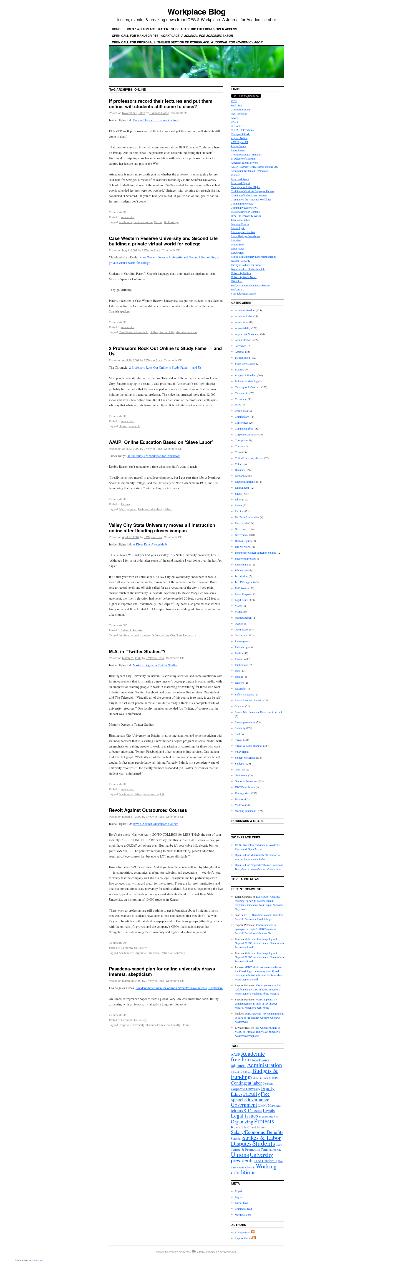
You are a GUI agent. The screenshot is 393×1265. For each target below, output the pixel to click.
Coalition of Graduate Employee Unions (252, 191)
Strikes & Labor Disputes (248, 746)
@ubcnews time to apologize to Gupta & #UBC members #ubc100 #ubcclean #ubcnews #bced (255, 929)
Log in (238, 1197)
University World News (244, 277)
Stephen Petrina (243, 1238)
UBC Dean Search (245, 787)
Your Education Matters (244, 293)
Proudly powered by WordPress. (173, 1251)
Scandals (239, 706)
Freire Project (238, 150)
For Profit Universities (247, 517)
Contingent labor (244, 428)
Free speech (241, 523)
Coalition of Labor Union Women (249, 195)
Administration (243, 340)
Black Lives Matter (245, 363)
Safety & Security (132, 630)
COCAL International (242, 130)
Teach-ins (240, 769)
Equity (238, 493)
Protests (239, 659)
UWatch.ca (236, 281)
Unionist (235, 175)
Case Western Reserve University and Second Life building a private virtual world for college (163, 241)
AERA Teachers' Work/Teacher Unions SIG (254, 166)
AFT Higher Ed (239, 142)
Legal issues (241, 600)
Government (241, 535)
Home (116, 29)
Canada (267, 1078)
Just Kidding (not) (245, 582)
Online (158, 222)
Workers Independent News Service (250, 285)
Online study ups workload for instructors (153, 456)
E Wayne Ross (158, 113)
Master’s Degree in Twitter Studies (155, 665)
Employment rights (245, 481)
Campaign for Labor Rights (245, 187)
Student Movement (245, 757)
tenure (279, 1144)
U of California (265, 1160)
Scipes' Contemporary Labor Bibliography (253, 256)
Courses (239, 446)
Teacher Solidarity (240, 260)
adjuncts (238, 1065)
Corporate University (134, 947)
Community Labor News (244, 207)
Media (238, 611)
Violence (239, 805)
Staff (237, 734)
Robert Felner (256, 1127)
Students (239, 763)
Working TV (237, 289)
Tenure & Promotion (246, 781)
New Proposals (239, 113)
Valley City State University (178, 635)
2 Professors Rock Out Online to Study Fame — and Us (165, 351)
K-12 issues (241, 588)
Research (134, 426)
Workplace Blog (196, 11)
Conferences (241, 422)
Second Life (166, 332)
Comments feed (243, 1208)
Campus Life (242, 393)
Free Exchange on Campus (245, 211)
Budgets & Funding (245, 375)
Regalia (239, 676)
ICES (234, 101)
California (256, 1078)
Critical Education (240, 109)
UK (162, 794)
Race (237, 670)
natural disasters (140, 635)
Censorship (241, 399)
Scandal (236, 1138)
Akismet (40, 1260)
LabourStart (237, 252)
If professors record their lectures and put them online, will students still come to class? (160, 104)
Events (238, 505)
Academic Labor (244, 316)
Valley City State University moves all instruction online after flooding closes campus (162, 528)
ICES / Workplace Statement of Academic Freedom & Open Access (182, 29)
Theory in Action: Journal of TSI (248, 265)
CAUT (234, 121)
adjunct (132, 509)
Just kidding (241, 576)
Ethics (238, 499)
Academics (127, 217)
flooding (124, 635)
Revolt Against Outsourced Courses (148, 810)
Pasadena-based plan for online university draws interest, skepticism (162, 971)
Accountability (243, 328)
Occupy (239, 623)
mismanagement (243, 617)
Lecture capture (143, 222)
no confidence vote (269, 1116)
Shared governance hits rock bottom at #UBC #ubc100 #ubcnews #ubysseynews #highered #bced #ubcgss (258, 989)
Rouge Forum (238, 146)
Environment (242, 487)
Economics (241, 476)
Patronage (240, 641)
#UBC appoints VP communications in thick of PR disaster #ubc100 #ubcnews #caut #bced (256, 1003)
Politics (239, 653)
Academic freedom (245, 310)
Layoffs (269, 1110)
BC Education (242, 357)
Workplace (236, 105)
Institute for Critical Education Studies (255, 552)
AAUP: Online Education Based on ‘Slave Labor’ (161, 442)
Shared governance (245, 722)
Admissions (236, 1072)
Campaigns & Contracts (248, 387)
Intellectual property (245, 558)
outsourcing (177, 953)
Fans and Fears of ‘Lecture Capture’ (156, 120)
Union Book (237, 244)
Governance (241, 529)
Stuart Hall (241, 751)
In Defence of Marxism (243, 158)
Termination (269, 1149)
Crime (238, 452)
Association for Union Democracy (249, 170)
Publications (241, 665)
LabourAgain (238, 228)
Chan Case (241, 410)
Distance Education (150, 509)
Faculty (175, 1025)
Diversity (240, 470)
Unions (125, 504)
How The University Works (246, 216)
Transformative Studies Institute (248, 269)
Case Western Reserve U (133, 332)
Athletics (239, 351)
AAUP (122, 509)
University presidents (252, 1157)
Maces (238, 606)
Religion (239, 682)
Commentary (242, 416)
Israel (278, 1105)
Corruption (241, 440)
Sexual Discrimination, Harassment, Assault (258, 712)
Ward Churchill (247, 1167)
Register (239, 1191)
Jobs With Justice (240, 220)
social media (151, 794)
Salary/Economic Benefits (249, 700)
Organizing (241, 635)
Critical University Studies (249, 458)
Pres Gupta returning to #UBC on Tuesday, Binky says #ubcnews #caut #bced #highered (257, 1032)
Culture (239, 464)
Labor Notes (237, 248)
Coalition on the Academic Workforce (251, 199)
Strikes (238, 740)
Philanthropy (242, 647)
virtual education (186, 332)
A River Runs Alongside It (150, 544)
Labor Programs (243, 594)
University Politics (241, 273)
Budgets (239, 369)
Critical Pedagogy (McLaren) (246, 154)
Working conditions (245, 810)
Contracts (268, 1083)
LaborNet (236, 240)
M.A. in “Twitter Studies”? (137, 651)
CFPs (238, 405)
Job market (241, 570)
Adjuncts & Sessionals (247, 334)
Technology (171, 222)
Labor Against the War (243, 232)
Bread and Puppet (240, 183)
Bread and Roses (240, 179)
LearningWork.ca (240, 224)
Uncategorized (242, 793)
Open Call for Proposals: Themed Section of (187, 42)
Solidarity (240, 728)
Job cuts (237, 1110)
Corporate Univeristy (146, 953)
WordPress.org (243, 1214)
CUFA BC (236, 126)
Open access (241, 629)
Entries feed (241, 1203)
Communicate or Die (242, 203)
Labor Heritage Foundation (245, 236)
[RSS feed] (252, 1232)
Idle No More (242, 546)
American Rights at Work (244, 162)
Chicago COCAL (240, 134)
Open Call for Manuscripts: (172, 35)
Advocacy (240, 346)
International (241, 564)
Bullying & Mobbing (246, 381)
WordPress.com (228, 1251)
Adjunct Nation (239, 138)
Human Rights (243, 540)
